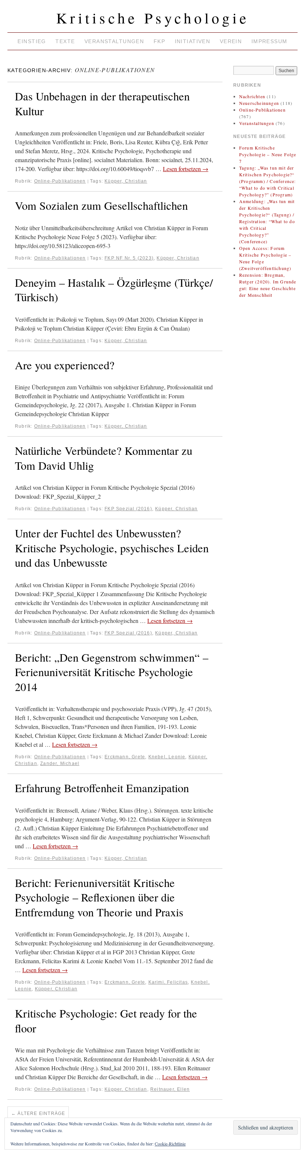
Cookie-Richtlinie (170, 1144)
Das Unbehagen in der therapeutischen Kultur (102, 104)
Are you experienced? (65, 365)
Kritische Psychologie (152, 18)
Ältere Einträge (38, 1113)
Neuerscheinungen (259, 103)
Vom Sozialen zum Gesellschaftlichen (101, 205)
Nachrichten (252, 96)
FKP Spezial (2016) (128, 508)
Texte (65, 41)
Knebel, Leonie (167, 756)
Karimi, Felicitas (168, 982)
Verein (231, 41)
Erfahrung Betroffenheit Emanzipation (102, 787)
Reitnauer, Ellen (170, 1089)
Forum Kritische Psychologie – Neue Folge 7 (267, 154)
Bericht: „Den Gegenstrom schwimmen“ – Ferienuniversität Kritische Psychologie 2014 (111, 672)
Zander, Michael (59, 763)
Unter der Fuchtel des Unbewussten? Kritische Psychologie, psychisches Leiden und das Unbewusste (112, 547)
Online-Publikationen (60, 181)
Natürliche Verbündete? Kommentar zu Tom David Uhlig (103, 458)
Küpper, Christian (126, 181)
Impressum (269, 41)
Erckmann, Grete (125, 756)
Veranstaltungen (114, 41)
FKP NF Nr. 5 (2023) (129, 258)
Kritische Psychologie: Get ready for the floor (106, 1021)
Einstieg (31, 41)
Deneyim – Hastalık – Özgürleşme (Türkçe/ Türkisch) (114, 290)
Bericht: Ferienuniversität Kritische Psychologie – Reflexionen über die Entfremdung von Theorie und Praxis (99, 897)
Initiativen (193, 41)
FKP (159, 41)
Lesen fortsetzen (185, 169)
